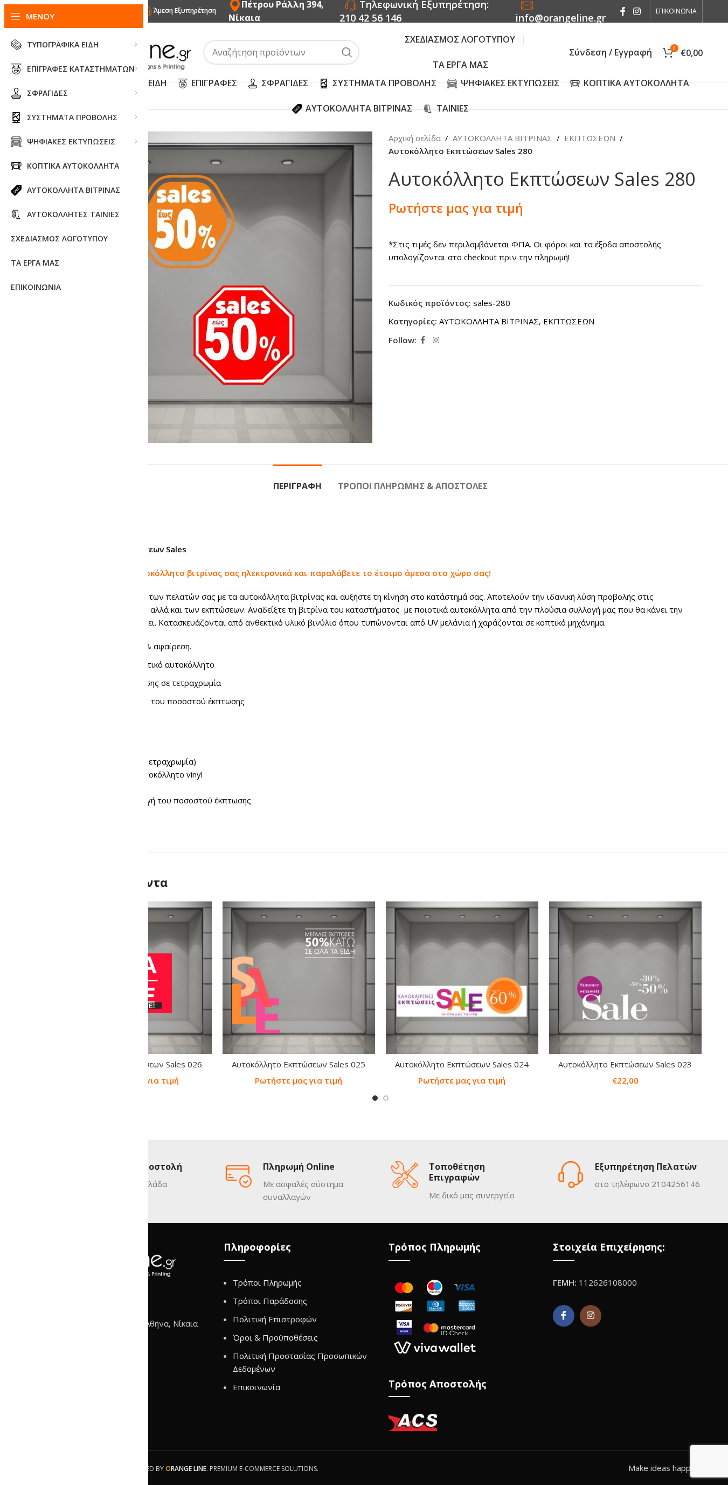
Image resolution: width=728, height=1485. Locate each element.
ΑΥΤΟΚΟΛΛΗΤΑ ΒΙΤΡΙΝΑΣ (502, 138)
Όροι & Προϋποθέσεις (275, 1337)
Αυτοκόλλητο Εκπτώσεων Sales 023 (625, 1064)
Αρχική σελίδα (415, 138)
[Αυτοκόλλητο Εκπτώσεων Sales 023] (625, 977)
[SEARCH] (347, 52)
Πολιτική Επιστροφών (275, 1319)
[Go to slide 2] (386, 1098)
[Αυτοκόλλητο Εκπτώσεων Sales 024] (462, 977)
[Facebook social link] (622, 11)
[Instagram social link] (636, 11)
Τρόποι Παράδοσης (270, 1300)
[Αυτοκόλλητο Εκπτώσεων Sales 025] (299, 977)
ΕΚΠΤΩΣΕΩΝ (589, 138)
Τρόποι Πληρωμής (267, 1282)
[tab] (297, 480)
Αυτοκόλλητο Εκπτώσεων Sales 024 (462, 1064)
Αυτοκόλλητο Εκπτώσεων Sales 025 (298, 1064)
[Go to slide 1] (375, 1098)
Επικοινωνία (256, 1387)
